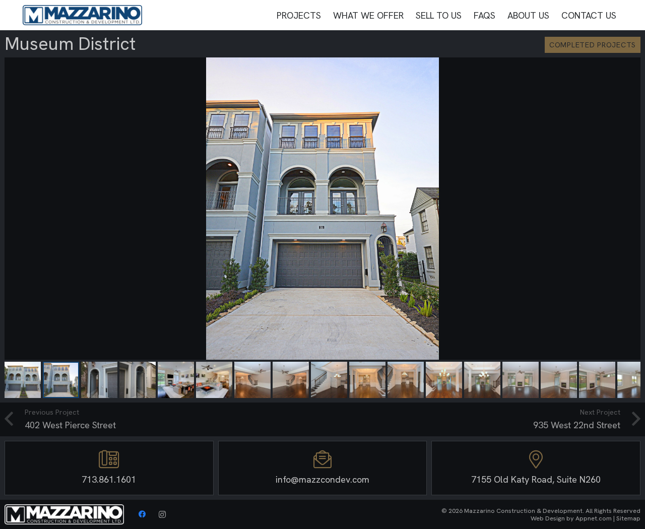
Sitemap (628, 518)
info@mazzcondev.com (322, 479)
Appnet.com (593, 518)
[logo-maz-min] (82, 15)
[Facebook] (142, 514)
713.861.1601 (109, 479)
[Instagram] (162, 514)
